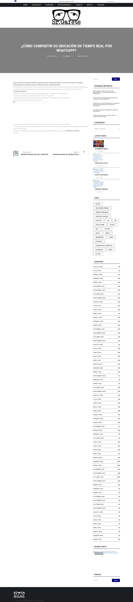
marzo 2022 (97, 364)
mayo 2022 (97, 356)
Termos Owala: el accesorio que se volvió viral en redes (104, 115)
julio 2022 (97, 348)
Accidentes (99, 249)
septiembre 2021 (99, 375)
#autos (98, 204)
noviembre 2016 (99, 500)
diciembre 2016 (99, 496)
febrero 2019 (98, 434)
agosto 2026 (98, 266)
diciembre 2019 (99, 426)
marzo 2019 (97, 430)
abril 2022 (97, 360)
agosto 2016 (98, 512)
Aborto (107, 233)
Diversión (49, 5)
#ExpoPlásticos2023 (102, 216)
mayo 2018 (97, 449)
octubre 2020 (98, 387)
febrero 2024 (98, 278)
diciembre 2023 (99, 286)
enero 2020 (97, 422)
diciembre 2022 (99, 329)
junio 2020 (97, 403)
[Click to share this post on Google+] (54, 144)
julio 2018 (97, 442)
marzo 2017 (97, 484)
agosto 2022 (98, 344)
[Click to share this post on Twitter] (47, 144)
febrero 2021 (98, 379)
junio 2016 (97, 519)
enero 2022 (97, 371)
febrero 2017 (98, 488)
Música (90, 5)
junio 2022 (97, 352)
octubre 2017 (98, 477)
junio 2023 (97, 309)
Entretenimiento (64, 5)
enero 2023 (97, 325)
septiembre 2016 (99, 508)
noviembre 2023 (99, 290)
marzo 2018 (97, 457)
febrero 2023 (98, 321)
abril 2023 (97, 313)
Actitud (98, 254)
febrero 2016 (98, 535)
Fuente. (16, 133)
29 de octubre (100, 224)
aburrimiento (100, 237)
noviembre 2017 (99, 473)
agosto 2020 (98, 395)
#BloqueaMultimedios (102, 208)
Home (25, 5)
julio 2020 (97, 399)
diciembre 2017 (99, 469)
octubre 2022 (98, 336)
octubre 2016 (98, 504)
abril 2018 (97, 453)
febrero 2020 (98, 418)
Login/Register (111, 1)
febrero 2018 (98, 461)
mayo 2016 (97, 523)
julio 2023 (97, 305)
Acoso (110, 249)
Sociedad (100, 5)
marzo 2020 (97, 414)
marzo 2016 (97, 531)
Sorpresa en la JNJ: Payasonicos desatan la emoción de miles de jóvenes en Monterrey (106, 104)
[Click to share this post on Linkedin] (60, 144)
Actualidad (36, 5)
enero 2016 (97, 539)
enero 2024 (97, 282)
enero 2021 (97, 383)
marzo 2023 (97, 317)
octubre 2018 (98, 438)
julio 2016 (97, 516)
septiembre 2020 (99, 391)
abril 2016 (97, 527)
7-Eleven (107, 229)
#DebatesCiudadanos (102, 212)
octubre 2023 (98, 294)
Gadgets (79, 5)
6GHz (97, 229)
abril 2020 (97, 410)
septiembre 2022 (99, 340)
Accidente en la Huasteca (104, 245)
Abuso (111, 237)
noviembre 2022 (99, 333)
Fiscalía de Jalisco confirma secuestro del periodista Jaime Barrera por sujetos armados (106, 561)
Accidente (99, 241)
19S (108, 220)
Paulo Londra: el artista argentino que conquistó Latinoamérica (105, 98)
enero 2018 (97, 465)
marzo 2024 (97, 274)
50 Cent (112, 224)
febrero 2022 (98, 368)
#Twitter (98, 220)
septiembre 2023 (99, 297)
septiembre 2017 (99, 480)
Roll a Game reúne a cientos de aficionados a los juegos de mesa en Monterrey (104, 92)
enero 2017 (97, 492)
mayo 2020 (97, 406)
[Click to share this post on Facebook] (41, 144)
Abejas (98, 233)
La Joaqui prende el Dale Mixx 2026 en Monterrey (105, 110)
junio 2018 (97, 445)
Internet (85, 56)
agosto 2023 (98, 301)
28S (116, 220)
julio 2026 (97, 270)
